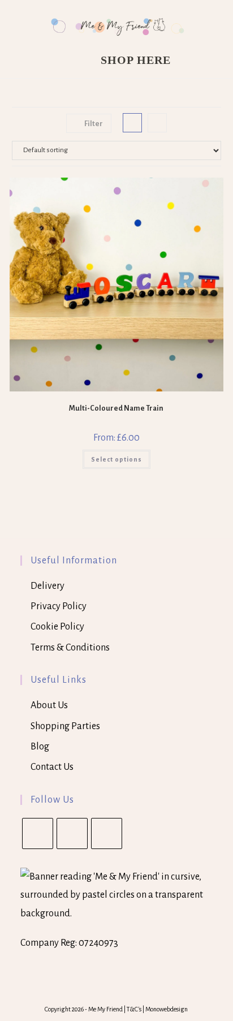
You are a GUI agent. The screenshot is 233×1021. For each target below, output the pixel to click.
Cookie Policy (57, 627)
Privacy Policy (59, 606)
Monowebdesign (166, 1009)
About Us (49, 705)
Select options (116, 459)
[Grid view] (132, 122)
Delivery (47, 586)
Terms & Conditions (70, 648)
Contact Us (52, 767)
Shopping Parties (65, 726)
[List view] (157, 122)
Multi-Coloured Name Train (116, 408)
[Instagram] (106, 833)
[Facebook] (72, 833)
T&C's (135, 1009)
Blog (40, 747)
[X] (37, 833)
